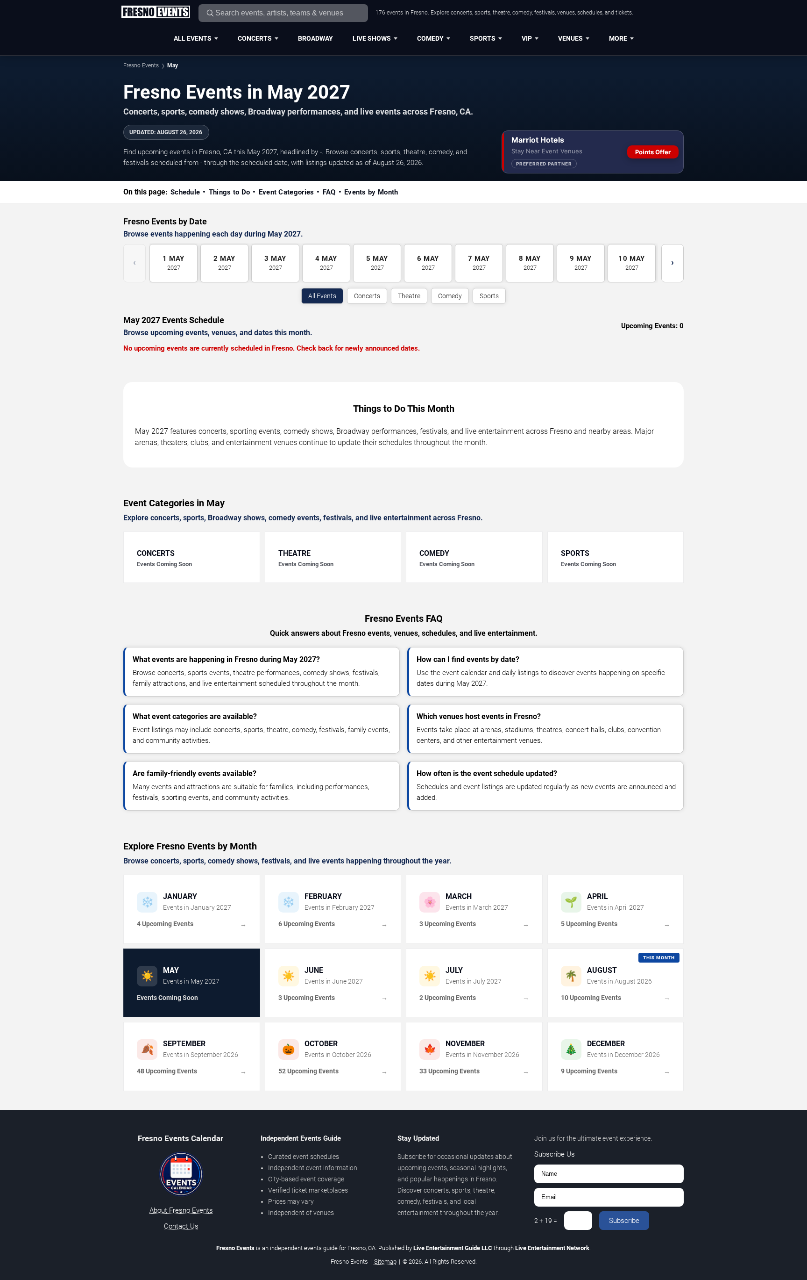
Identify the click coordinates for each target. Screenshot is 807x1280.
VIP (527, 38)
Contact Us (181, 1226)
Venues (570, 38)
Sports (483, 38)
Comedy (430, 38)
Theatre (409, 296)
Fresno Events (141, 65)
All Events (193, 38)
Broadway (315, 38)
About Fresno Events (181, 1210)
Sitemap (385, 1261)
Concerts (255, 38)
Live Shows (372, 38)
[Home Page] (155, 12)
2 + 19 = (545, 1220)
